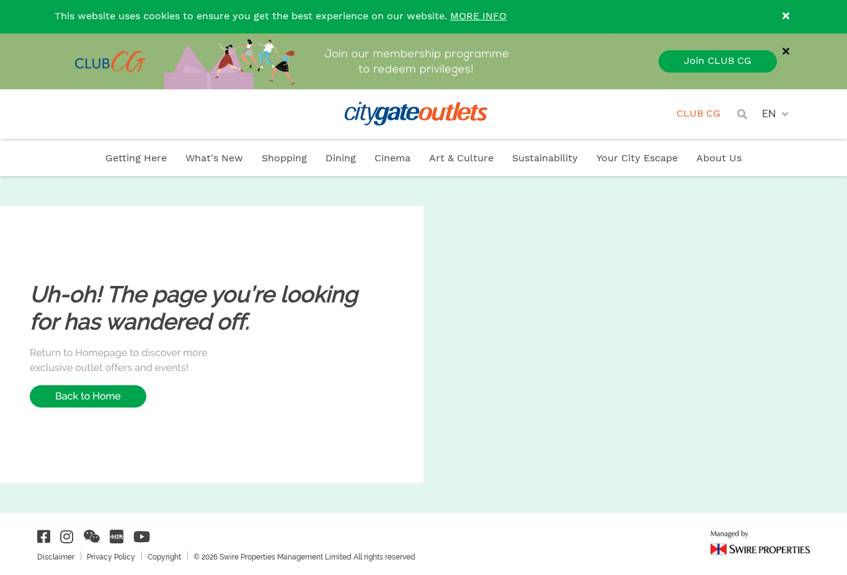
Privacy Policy (111, 557)
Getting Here (136, 158)
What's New (214, 158)
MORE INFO (478, 16)
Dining (341, 158)
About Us (719, 158)
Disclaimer (55, 557)
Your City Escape (637, 158)
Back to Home (88, 396)
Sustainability (545, 158)
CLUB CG (698, 113)
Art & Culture (461, 158)
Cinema (392, 158)
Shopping (284, 158)
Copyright (164, 557)
